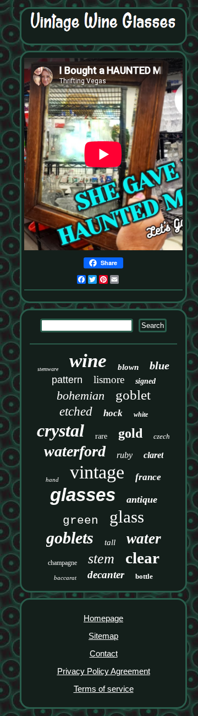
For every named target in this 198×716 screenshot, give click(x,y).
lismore (109, 379)
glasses (83, 494)
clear (142, 558)
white (141, 414)
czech (161, 436)
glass (126, 516)
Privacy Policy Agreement (103, 671)
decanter (105, 574)
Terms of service (104, 688)
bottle (144, 576)
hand (52, 479)
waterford (75, 451)
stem (101, 559)
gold (130, 433)
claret (153, 455)
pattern (67, 379)
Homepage (103, 618)
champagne (62, 563)
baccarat (65, 577)
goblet (133, 394)
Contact (104, 653)
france (148, 477)
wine (88, 361)
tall (110, 542)
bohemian (81, 395)
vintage (97, 472)
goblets (70, 538)
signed (145, 381)
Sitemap (103, 635)
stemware (47, 369)
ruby (125, 455)
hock (113, 413)
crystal (60, 430)
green (80, 520)
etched (75, 411)
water (144, 538)
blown (128, 367)
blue (159, 365)
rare (101, 436)
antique (142, 499)
